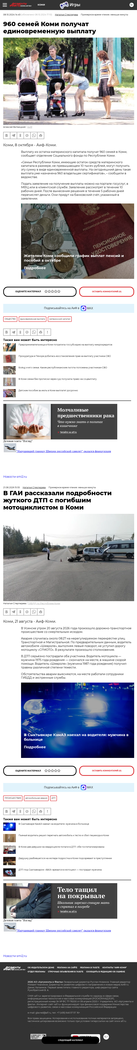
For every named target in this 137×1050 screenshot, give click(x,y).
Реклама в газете (90, 967)
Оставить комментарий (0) (106, 291)
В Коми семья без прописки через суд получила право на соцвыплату (58, 379)
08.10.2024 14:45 (12, 14)
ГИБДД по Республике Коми (44, 603)
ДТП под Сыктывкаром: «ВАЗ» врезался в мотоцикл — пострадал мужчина (60, 869)
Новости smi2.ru (15, 476)
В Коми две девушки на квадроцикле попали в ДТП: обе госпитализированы (61, 846)
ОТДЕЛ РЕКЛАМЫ (36, 972)
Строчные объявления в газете (65, 972)
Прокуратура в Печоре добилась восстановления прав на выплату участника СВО (65, 356)
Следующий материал (70, 1040)
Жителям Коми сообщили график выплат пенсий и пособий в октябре (74, 258)
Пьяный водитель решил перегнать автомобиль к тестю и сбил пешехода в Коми (64, 835)
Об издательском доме (41, 967)
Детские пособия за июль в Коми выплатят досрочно (48, 390)
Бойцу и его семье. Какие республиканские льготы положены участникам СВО (63, 367)
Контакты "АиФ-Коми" (114, 967)
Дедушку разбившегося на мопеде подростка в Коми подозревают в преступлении (65, 858)
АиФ (29, 127)
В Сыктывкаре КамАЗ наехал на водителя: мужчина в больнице (76, 737)
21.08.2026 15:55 (11, 487)
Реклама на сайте (67, 967)
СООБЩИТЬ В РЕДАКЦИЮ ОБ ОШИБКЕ (105, 972)
